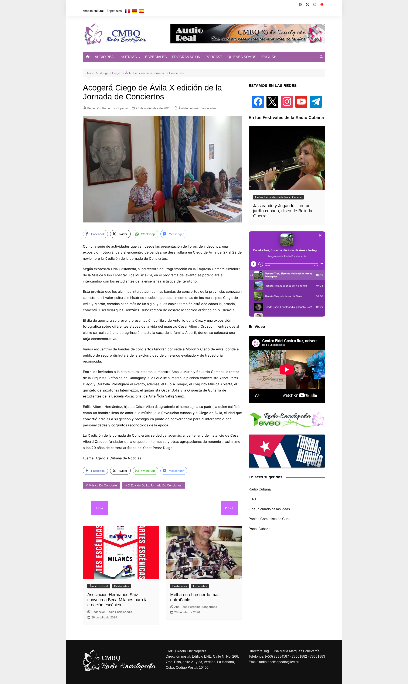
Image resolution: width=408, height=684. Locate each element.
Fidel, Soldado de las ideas (269, 509)
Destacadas (208, 108)
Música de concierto (103, 485)
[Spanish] (141, 11)
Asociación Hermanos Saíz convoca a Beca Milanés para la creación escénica (117, 599)
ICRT (253, 499)
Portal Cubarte (260, 529)
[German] (134, 11)
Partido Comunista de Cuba (269, 519)
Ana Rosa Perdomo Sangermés (195, 606)
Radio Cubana (260, 489)
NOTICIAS (129, 57)
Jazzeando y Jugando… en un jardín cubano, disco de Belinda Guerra (282, 210)
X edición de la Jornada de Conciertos (154, 485)
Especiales (114, 11)
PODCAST (213, 57)
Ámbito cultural (93, 11)
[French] (127, 11)
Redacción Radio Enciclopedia (107, 108)
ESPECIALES (156, 57)
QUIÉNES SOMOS (241, 57)
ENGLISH (268, 57)
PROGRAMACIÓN (186, 57)
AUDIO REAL (105, 57)
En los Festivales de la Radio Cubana (278, 197)
